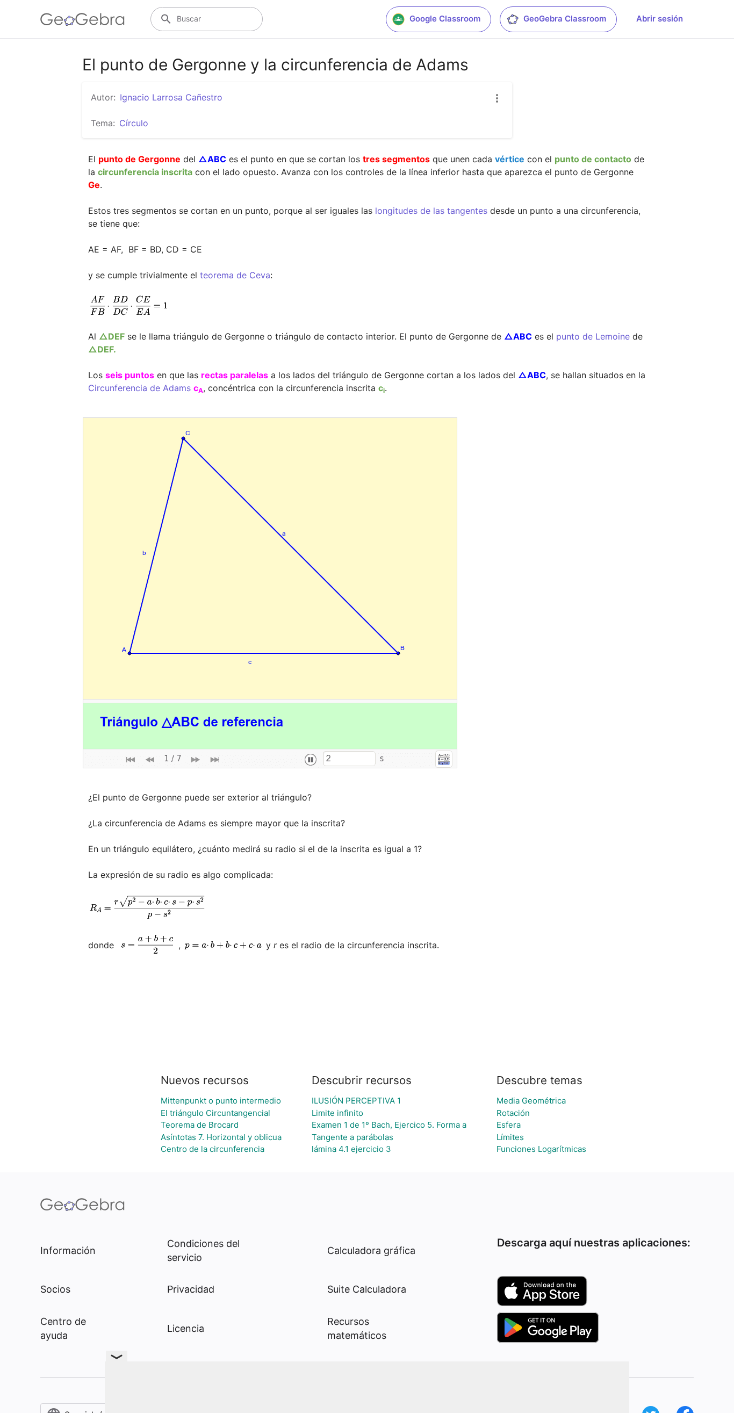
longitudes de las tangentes (431, 210)
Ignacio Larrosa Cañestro (171, 97)
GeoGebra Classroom (564, 18)
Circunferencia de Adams (139, 388)
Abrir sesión (659, 18)
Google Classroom (444, 18)
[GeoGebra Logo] (82, 19)
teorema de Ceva (235, 275)
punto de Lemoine (593, 336)
